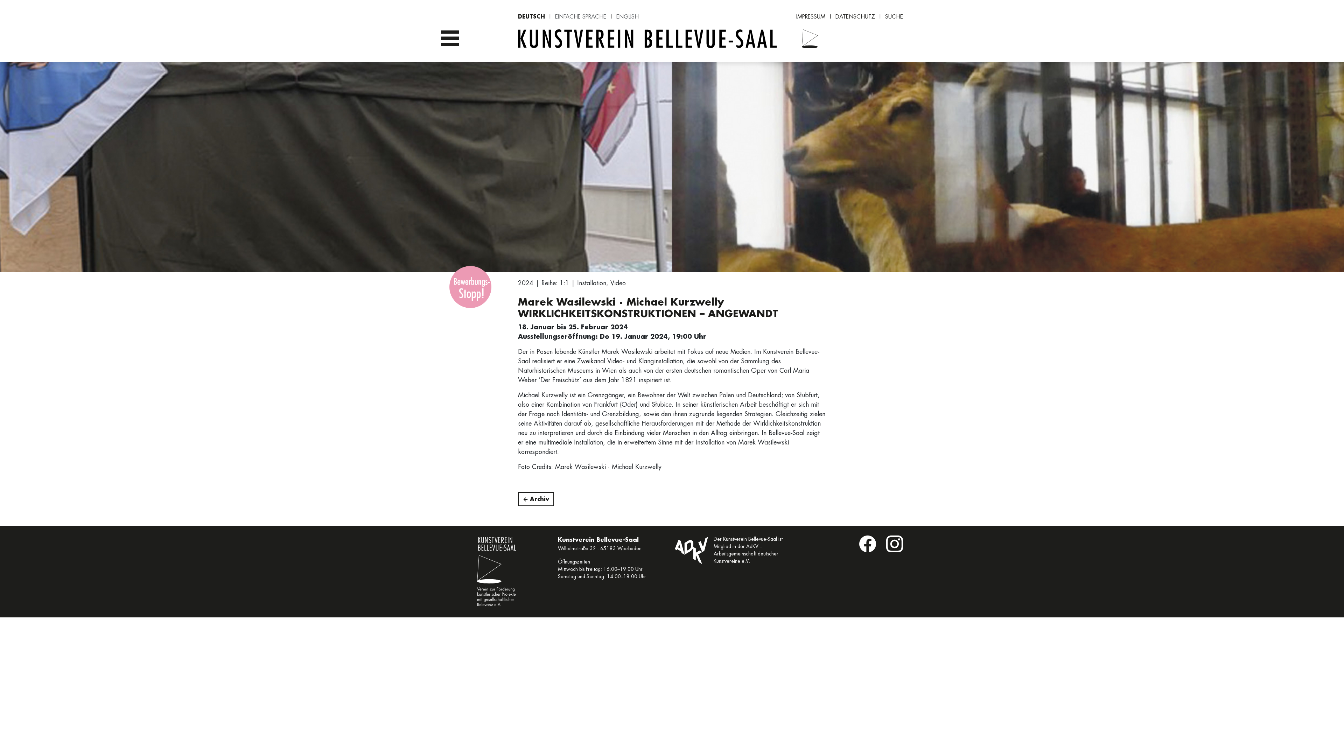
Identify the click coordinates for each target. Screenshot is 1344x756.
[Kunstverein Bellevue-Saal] (805, 38)
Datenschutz (855, 16)
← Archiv (536, 499)
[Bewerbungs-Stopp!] (470, 287)
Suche (894, 16)
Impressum (810, 16)
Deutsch (531, 16)
